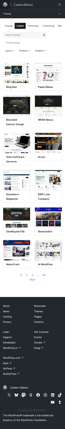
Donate (39, 342)
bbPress (9, 368)
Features (23, 50)
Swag (38, 347)
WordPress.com (13, 357)
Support (7, 337)
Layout (8, 50)
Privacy (7, 321)
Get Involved (41, 331)
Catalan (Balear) (19, 387)
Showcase (40, 305)
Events (38, 337)
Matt (7, 363)
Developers (9, 342)
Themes (7, 13)
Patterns (39, 321)
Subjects (39, 50)
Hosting (7, 316)
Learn (6, 331)
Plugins (38, 316)
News (6, 311)
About (6, 305)
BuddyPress (11, 373)
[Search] (44, 35)
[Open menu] (60, 4)
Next (32, 279)
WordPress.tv (12, 347)
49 (44, 275)
